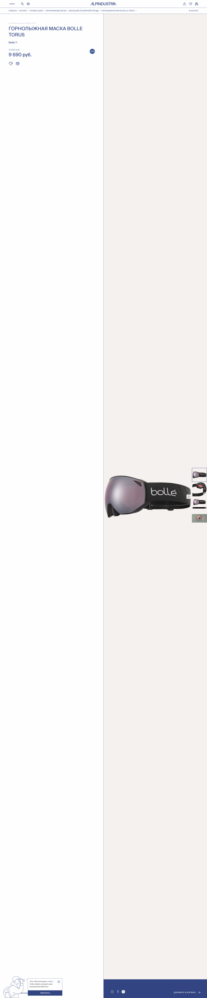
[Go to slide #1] (199, 475)
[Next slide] (189, 496)
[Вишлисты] (190, 4)
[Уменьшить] (112, 991)
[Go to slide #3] (199, 504)
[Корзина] (196, 4)
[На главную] (103, 3)
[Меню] (12, 3)
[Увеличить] (123, 991)
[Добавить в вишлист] (11, 63)
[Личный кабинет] (184, 4)
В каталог (193, 11)
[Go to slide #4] (199, 518)
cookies (50, 981)
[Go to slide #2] (199, 489)
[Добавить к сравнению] (18, 63)
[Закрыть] (58, 981)
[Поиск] (22, 4)
